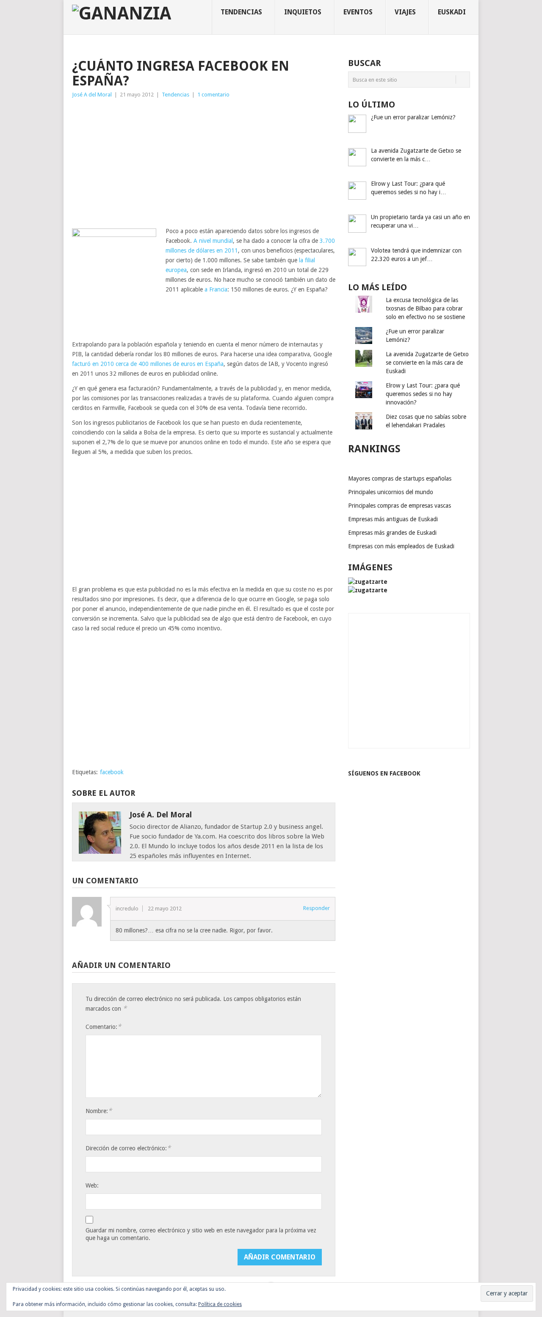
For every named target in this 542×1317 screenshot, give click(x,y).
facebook (112, 772)
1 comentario (213, 94)
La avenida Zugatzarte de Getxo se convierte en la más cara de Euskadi (427, 362)
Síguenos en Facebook (384, 773)
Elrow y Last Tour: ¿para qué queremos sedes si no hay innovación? (423, 394)
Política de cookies (220, 1304)
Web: (92, 1185)
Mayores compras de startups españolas (399, 478)
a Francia (216, 289)
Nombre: (99, 1111)
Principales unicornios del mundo (390, 492)
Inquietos (302, 12)
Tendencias (241, 12)
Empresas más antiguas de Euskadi (393, 519)
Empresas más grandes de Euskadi (392, 532)
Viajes (405, 12)
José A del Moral (92, 94)
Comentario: (103, 1027)
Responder (316, 908)
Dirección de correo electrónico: (128, 1148)
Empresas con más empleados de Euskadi (401, 546)
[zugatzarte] (367, 581)
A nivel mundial (213, 240)
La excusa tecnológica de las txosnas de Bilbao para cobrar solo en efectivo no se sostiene (425, 308)
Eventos (358, 12)
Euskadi (452, 12)
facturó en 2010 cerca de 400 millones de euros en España (148, 363)
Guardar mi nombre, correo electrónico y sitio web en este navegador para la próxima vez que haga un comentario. (201, 1234)
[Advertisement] (203, 163)
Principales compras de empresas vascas (399, 505)
